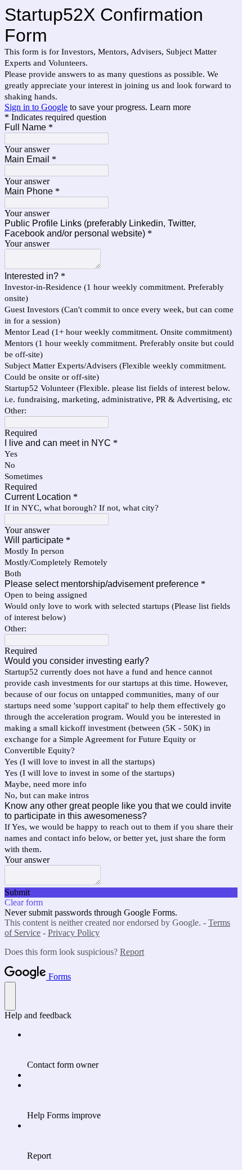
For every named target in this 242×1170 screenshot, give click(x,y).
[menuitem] (132, 1050)
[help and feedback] (10, 996)
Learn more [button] (170, 107)
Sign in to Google (36, 107)
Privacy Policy (74, 932)
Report (132, 952)
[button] (121, 892)
